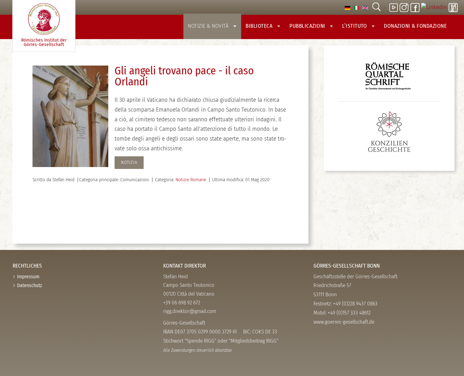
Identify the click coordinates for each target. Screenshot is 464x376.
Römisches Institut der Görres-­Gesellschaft (44, 42)
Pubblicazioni (308, 26)
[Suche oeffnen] (376, 7)
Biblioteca (260, 26)
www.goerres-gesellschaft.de (343, 322)
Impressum (28, 277)
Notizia (129, 162)
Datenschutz (29, 285)
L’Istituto (355, 26)
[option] (347, 7)
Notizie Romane (190, 179)
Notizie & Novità (209, 26)
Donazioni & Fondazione (415, 26)
